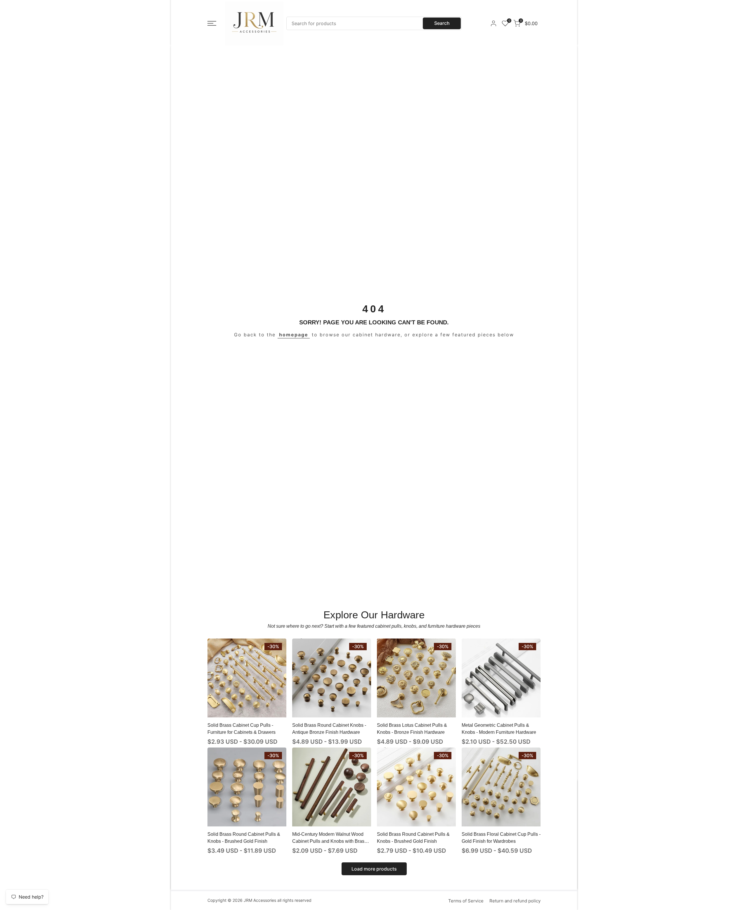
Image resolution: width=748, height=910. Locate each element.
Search (442, 23)
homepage (293, 335)
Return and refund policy (515, 901)
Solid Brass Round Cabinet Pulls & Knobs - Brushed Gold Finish (243, 838)
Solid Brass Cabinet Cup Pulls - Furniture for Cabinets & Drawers (241, 729)
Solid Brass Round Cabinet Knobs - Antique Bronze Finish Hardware (329, 729)
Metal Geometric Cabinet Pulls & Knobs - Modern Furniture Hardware (499, 729)
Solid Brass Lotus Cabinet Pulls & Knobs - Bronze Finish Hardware (412, 729)
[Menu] (211, 23)
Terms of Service (466, 901)
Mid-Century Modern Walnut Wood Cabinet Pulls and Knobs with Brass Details (329, 838)
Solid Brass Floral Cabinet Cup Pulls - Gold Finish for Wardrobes (501, 838)
